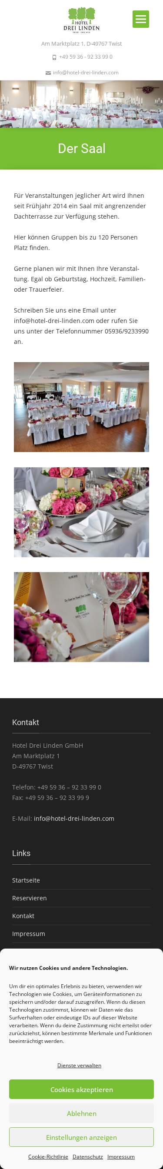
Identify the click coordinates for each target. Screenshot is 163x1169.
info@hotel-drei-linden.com (54, 320)
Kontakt (23, 916)
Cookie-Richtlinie (48, 1156)
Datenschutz (88, 1156)
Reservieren (29, 898)
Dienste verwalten (79, 1065)
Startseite (26, 880)
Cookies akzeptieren (81, 1089)
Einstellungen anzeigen (81, 1137)
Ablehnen (81, 1113)
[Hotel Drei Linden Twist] (81, 19)
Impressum (121, 1156)
